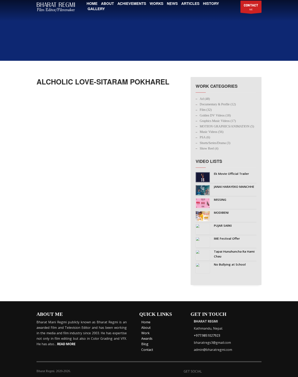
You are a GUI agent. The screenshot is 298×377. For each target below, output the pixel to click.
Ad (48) (205, 98)
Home (92, 3)
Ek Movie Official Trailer (231, 174)
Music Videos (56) (211, 131)
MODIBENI (221, 212)
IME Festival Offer (227, 238)
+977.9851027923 (207, 335)
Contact (147, 349)
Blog (144, 344)
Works (156, 3)
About (107, 3)
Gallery (96, 8)
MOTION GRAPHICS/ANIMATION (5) (227, 126)
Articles (190, 3)
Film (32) (206, 109)
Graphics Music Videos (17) (218, 121)
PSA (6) (205, 137)
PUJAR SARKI (223, 225)
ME (251, 7)
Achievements (131, 3)
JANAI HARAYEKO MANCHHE (234, 187)
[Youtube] (238, 371)
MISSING (220, 200)
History (211, 3)
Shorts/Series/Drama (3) (215, 143)
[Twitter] (218, 371)
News (172, 3)
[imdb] (228, 371)
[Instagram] (248, 371)
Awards (146, 338)
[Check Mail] (258, 371)
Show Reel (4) (209, 148)
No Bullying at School (230, 264)
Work (145, 333)
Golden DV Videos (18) (215, 115)
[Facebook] (208, 371)
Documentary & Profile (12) (218, 104)
